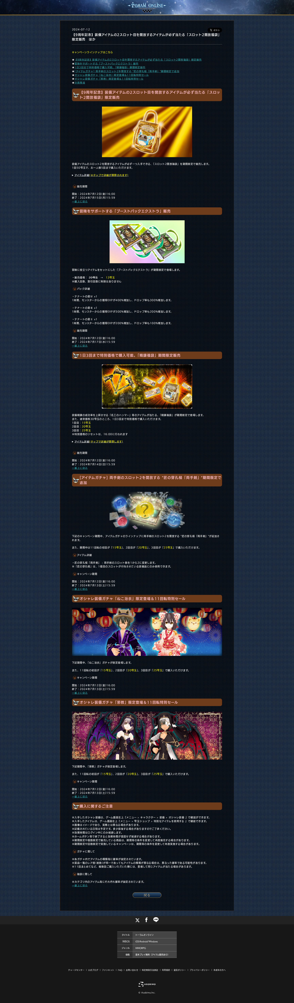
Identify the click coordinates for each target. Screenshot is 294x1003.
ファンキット (108, 970)
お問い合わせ (132, 970)
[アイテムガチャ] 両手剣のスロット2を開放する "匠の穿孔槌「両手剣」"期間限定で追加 (127, 71)
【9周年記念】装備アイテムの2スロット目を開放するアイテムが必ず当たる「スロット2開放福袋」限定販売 (138, 60)
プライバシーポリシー (200, 970)
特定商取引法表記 (150, 970)
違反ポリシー (180, 970)
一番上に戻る (80, 201)
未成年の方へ (220, 970)
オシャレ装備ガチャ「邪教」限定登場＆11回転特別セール (109, 79)
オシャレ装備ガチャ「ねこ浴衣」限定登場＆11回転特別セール (112, 75)
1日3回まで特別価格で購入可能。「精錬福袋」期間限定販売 (110, 67)
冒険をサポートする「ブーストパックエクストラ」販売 (106, 63)
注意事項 (80, 83)
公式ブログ (93, 970)
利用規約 (166, 970)
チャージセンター (76, 970)
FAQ (120, 970)
